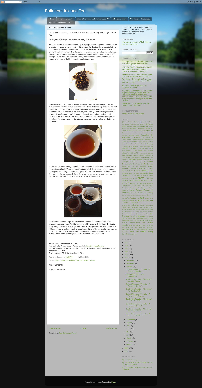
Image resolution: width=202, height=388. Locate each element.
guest (146, 148)
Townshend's (126, 220)
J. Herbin (132, 155)
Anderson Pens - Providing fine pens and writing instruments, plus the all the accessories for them (137, 63)
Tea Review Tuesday (87, 260)
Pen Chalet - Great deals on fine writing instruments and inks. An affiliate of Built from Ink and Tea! (136, 81)
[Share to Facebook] (85, 257)
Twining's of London (146, 220)
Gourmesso (132, 148)
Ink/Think (136, 153)
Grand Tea (140, 148)
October (129, 266)
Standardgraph (135, 193)
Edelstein (150, 139)
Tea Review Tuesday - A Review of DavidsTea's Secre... (139, 310)
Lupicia (141, 162)
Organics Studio (147, 173)
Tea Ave (131, 200)
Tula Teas (137, 220)
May (128, 332)
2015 (127, 255)
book (136, 128)
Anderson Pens (134, 124)
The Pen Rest (149, 211)
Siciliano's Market (147, 188)
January (129, 344)
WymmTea (125, 231)
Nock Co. (130, 171)
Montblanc (126, 168)
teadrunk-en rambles (146, 203)
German (150, 146)
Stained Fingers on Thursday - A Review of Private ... (138, 315)
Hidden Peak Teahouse (145, 150)
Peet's (133, 175)
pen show (150, 175)
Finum (132, 144)
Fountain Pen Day (147, 144)
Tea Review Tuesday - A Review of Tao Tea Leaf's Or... (139, 290)
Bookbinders (141, 128)
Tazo (138, 198)
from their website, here (95, 246)
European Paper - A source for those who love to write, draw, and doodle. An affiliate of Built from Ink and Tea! (137, 69)
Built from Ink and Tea (65, 10)
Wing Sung (140, 229)
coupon (140, 133)
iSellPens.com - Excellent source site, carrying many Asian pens (136, 104)
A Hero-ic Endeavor (65, 19)
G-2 (138, 146)
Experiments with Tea (144, 141)
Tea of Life (146, 200)
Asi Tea (132, 126)
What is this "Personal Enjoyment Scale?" (93, 19)
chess (130, 133)
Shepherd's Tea (135, 188)
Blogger (114, 382)
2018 (127, 245)
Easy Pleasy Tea (142, 139)
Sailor (138, 186)
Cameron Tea (140, 130)
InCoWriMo (125, 153)
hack (123, 150)
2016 (127, 252)
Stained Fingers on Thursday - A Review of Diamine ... (138, 270)
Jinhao (141, 155)
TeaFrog (124, 205)
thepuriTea (144, 218)
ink (131, 153)
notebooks (125, 173)
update (125, 225)
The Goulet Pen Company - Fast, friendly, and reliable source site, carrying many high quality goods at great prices (137, 92)
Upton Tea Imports (135, 225)
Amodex (127, 124)
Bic (147, 126)
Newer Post (55, 328)
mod (137, 166)
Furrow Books (132, 146)
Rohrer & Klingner (147, 183)
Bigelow (151, 126)
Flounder (137, 144)
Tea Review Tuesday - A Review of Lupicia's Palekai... (139, 280)
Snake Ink (125, 190)
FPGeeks (125, 146)
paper (124, 175)
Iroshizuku (125, 155)
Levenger (139, 160)
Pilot (147, 178)
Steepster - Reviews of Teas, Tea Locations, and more (134, 86)
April (128, 335)
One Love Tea (137, 173)
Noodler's (137, 171)
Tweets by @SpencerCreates (133, 114)
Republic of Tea (147, 180)
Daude (137, 135)
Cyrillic (131, 135)
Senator (151, 185)
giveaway (125, 148)
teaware (142, 205)
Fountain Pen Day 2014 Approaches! (135, 275)
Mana (145, 162)
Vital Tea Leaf (131, 227)
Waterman (149, 227)
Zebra (134, 234)
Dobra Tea (125, 139)
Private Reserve (134, 180)
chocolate (134, 133)
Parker (128, 175)
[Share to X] (83, 257)
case (126, 133)
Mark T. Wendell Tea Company (143, 164)
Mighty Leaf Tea (128, 166)
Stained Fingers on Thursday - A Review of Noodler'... (138, 285)
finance (128, 144)
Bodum (132, 128)
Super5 (149, 195)
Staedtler (132, 190)
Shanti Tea (125, 188)
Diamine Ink (139, 137)
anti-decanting (126, 126)
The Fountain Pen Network (137, 207)
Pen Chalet (144, 175)
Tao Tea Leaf (71, 260)
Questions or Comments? (140, 19)
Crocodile (124, 135)
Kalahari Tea (139, 157)
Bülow (126, 131)
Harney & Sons (131, 150)
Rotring (124, 186)
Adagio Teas (143, 122)
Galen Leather (144, 146)
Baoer (143, 126)
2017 (127, 249)
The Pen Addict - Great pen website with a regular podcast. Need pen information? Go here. (137, 98)
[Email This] (79, 257)
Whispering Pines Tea (129, 229)
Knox (125, 159)
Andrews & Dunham (146, 124)
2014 (127, 258)
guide (151, 148)
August (129, 323)
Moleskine (143, 166)
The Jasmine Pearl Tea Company (143, 209)
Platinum (125, 180)
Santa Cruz (144, 185)
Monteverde (134, 168)
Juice (148, 155)
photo (57, 260)
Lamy (130, 160)
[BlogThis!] (81, 257)
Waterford (142, 227)
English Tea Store (127, 141)
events (134, 142)
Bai (140, 126)
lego (134, 160)
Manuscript (128, 164)
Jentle (136, 155)
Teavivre (136, 205)
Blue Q (124, 128)
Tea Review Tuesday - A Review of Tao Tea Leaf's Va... (139, 300)
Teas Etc (130, 205)
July (128, 326)
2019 (127, 242)
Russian (133, 185)
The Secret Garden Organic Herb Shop (135, 214)
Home (51, 19)
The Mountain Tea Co (128, 211)
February (130, 341)
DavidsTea (145, 135)
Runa (128, 185)
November (130, 263)
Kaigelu (133, 157)
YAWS (132, 232)
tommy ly (150, 218)
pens (135, 178)
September (130, 320)
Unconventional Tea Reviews (141, 223)
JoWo (145, 155)
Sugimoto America (141, 195)
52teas (135, 122)
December (130, 260)
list (148, 159)
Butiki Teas (132, 130)
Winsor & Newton (148, 229)
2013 (127, 348)
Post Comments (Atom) (67, 333)
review (62, 260)
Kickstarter (146, 157)
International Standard (146, 153)
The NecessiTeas (140, 211)
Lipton (145, 160)
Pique (151, 178)
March (129, 338)
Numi (130, 173)
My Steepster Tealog (129, 360)
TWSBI (124, 223)
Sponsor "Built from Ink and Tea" (61, 23)
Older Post (111, 328)
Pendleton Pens (127, 178)
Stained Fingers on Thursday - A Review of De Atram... (138, 295)
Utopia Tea (145, 225)
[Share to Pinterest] (88, 257)
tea (77, 260)
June (128, 329)
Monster (150, 166)
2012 (127, 351)
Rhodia (132, 183)
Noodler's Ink (147, 171)
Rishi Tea (139, 183)
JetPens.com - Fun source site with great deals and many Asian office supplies (137, 75)
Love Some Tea (134, 162)
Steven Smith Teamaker (129, 195)
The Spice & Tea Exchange (133, 218)
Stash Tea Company (146, 193)
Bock (128, 128)
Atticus (137, 126)
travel (131, 220)
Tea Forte (138, 200)
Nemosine (142, 168)
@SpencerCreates (127, 122)
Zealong (130, 234)
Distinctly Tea (149, 137)
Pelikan (137, 175)
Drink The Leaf (132, 139)
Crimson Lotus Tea (147, 133)
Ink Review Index (119, 19)
